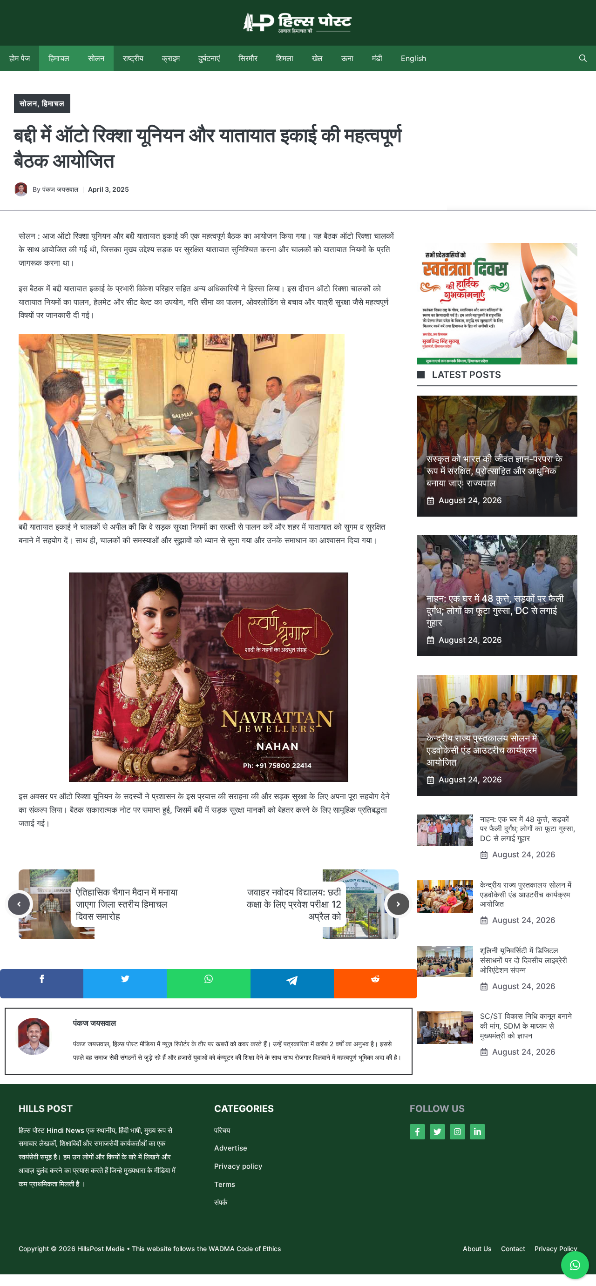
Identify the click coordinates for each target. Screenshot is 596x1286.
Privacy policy (238, 1166)
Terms (224, 1184)
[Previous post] (19, 904)
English (413, 58)
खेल (317, 58)
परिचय (222, 1130)
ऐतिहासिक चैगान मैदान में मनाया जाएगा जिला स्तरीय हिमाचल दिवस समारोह (127, 904)
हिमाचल (58, 58)
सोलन (96, 58)
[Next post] (398, 904)
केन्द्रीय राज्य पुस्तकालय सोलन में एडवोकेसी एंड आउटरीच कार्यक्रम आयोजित (482, 750)
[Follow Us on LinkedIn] (477, 1131)
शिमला (284, 58)
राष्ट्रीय (133, 58)
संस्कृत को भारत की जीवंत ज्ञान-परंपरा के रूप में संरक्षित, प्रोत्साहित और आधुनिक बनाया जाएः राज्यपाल (494, 471)
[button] (583, 58)
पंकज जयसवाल (60, 189)
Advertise (230, 1148)
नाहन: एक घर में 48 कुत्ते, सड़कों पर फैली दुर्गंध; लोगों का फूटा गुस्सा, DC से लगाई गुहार (495, 610)
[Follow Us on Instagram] (457, 1131)
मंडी (377, 58)
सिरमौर (247, 58)
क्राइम (171, 58)
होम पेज (19, 58)
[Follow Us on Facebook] (417, 1131)
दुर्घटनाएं (209, 58)
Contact (513, 1248)
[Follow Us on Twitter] (437, 1131)
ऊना (347, 58)
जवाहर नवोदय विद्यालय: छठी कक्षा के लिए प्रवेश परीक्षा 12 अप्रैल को (294, 904)
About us (477, 1248)
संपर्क (220, 1202)
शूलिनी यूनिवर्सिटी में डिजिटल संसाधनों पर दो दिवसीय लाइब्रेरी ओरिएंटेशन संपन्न (523, 960)
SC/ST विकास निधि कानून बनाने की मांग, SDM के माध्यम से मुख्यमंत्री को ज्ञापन (526, 1025)
